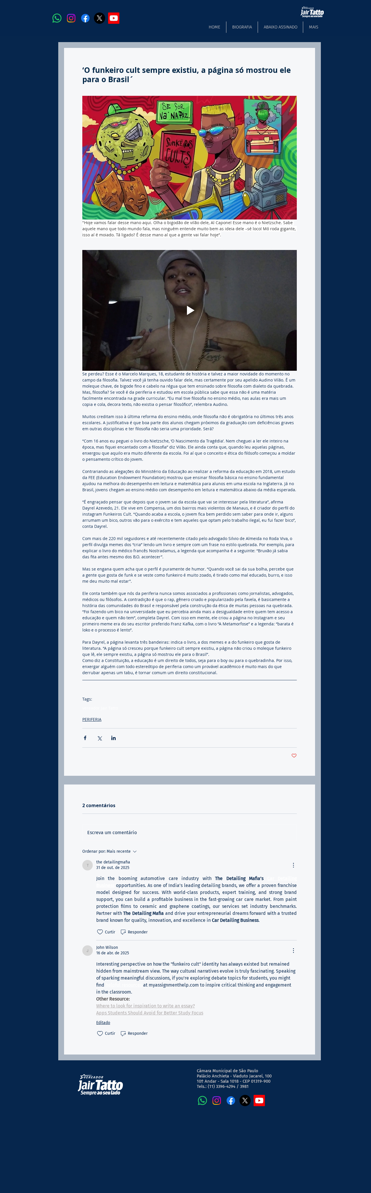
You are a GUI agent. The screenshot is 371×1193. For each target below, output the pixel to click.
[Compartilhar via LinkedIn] (113, 738)
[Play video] (189, 310)
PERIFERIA (91, 719)
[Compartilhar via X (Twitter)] (99, 738)
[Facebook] (85, 18)
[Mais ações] (293, 865)
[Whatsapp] (57, 18)
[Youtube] (113, 18)
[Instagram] (71, 18)
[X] (99, 18)
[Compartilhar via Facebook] (85, 738)
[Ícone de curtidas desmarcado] (100, 932)
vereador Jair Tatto (100, 708)
